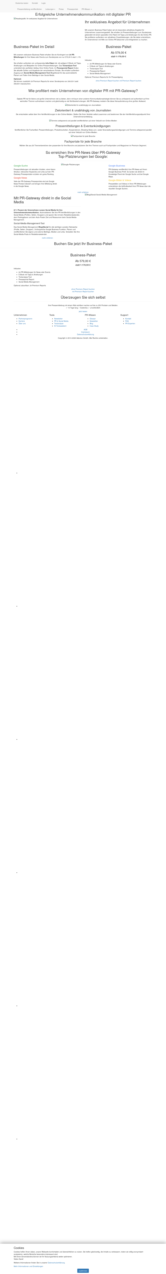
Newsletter (94, 321)
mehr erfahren (83, 192)
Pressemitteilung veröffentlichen (29, 9)
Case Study (94, 326)
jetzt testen (83, 311)
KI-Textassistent (60, 326)
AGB (85, 329)
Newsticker (58, 318)
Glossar (93, 318)
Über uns (22, 323)
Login (43, 3)
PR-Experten (130, 323)
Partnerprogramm (25, 318)
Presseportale (72, 9)
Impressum (85, 332)
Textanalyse (58, 323)
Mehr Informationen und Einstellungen (28, 1266)
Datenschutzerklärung (85, 334)
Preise (61, 9)
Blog (91, 323)
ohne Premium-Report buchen (107, 80)
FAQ (127, 321)
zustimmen (83, 1271)
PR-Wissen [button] (86, 9)
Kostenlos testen (22, 3)
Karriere (22, 321)
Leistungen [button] (49, 9)
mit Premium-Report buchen (130, 80)
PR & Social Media (61, 321)
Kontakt (35, 3)
